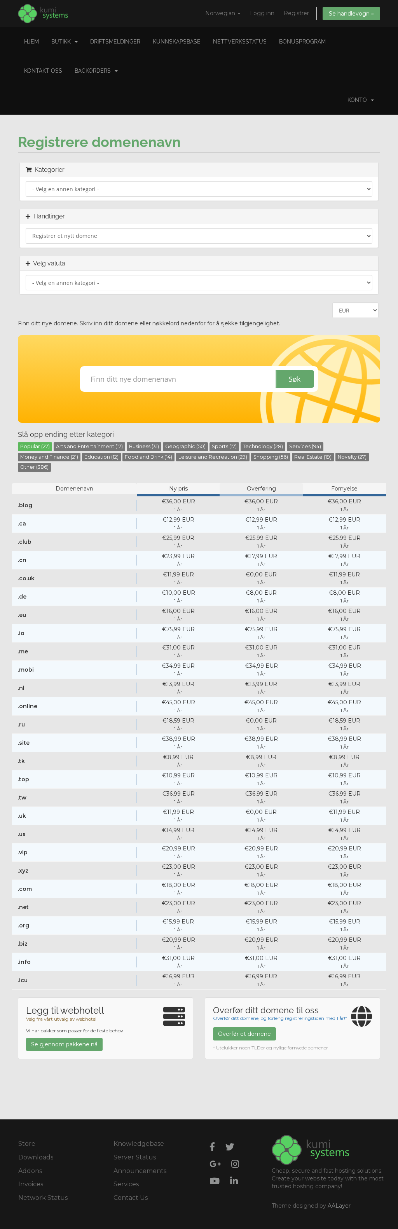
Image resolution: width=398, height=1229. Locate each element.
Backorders (94, 71)
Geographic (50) (185, 446)
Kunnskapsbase (177, 41)
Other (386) (34, 467)
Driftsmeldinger (115, 41)
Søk (294, 379)
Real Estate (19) (313, 457)
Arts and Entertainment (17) (89, 446)
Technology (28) (263, 446)
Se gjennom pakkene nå (64, 1044)
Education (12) (101, 457)
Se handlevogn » (351, 13)
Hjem (31, 41)
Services (126, 1184)
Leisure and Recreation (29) (212, 457)
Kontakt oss (43, 71)
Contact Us (130, 1197)
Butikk (62, 41)
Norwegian (221, 13)
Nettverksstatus (240, 41)
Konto (358, 100)
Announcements (139, 1171)
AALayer (339, 1205)
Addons (30, 1171)
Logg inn (262, 13)
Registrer (296, 13)
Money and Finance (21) (49, 457)
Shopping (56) (270, 457)
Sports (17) (224, 446)
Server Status (134, 1157)
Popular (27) (35, 446)
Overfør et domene (244, 1033)
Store (26, 1143)
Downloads (35, 1157)
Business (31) (144, 446)
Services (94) (305, 446)
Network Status (43, 1197)
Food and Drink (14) (148, 457)
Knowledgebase (138, 1143)
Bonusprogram (302, 41)
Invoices (30, 1184)
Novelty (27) (352, 457)
